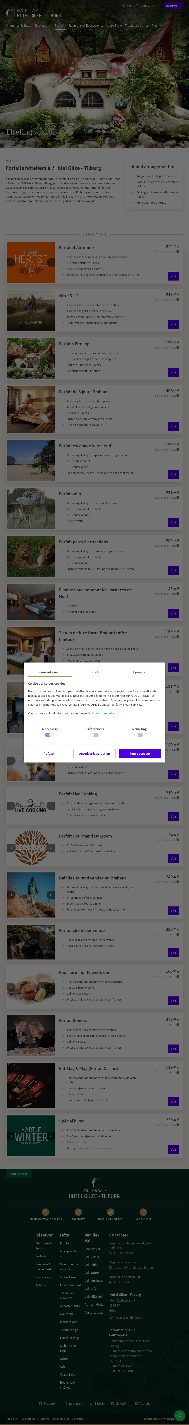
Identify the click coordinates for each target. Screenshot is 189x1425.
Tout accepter (139, 753)
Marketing (139, 729)
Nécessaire (50, 729)
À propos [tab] (139, 672)
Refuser (49, 753)
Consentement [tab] (50, 672)
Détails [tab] (95, 672)
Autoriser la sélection (94, 753)
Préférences (95, 729)
